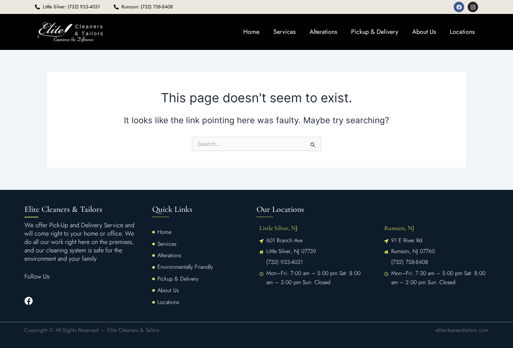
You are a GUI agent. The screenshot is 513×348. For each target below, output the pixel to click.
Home (251, 31)
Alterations (323, 31)
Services (284, 31)
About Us (424, 31)
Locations (462, 31)
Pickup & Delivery (374, 31)
